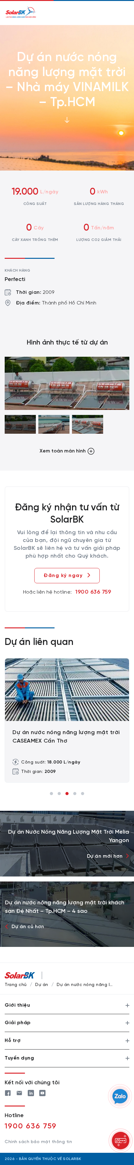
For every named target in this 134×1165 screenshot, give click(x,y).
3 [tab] (67, 793)
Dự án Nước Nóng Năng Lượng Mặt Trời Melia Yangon (68, 836)
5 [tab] (82, 793)
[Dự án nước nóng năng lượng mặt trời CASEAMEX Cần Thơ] (67, 689)
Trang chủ (16, 985)
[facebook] (8, 1092)
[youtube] (42, 1092)
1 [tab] (51, 793)
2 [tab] (59, 793)
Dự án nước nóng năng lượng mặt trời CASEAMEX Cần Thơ (66, 737)
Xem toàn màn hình (63, 451)
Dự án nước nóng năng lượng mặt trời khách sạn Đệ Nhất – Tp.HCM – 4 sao (64, 907)
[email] (19, 1092)
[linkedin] (31, 1092)
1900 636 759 (93, 592)
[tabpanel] (67, 720)
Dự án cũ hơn (28, 926)
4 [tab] (74, 793)
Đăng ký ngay (63, 575)
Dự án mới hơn (105, 856)
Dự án (41, 985)
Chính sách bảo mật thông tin (38, 1142)
